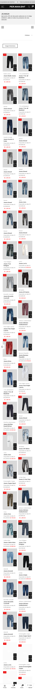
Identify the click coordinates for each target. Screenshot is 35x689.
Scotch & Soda (8, 137)
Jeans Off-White (24, 448)
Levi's (20, 261)
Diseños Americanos (9, 422)
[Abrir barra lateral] (2, 346)
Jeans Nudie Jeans (10, 76)
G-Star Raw (22, 477)
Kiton (5, 359)
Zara (5, 452)
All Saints (21, 290)
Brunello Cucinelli (8, 294)
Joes (20, 200)
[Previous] (2, 27)
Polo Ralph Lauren (9, 326)
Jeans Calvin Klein (9, 542)
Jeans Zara (7, 454)
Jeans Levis (7, 665)
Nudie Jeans (7, 73)
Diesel (5, 106)
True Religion (7, 261)
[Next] (32, 27)
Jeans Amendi (8, 571)
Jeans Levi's (23, 263)
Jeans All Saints (24, 292)
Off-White (21, 446)
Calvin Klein (7, 540)
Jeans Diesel (8, 108)
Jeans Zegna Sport (10, 483)
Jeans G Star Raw (24, 479)
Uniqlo (20, 573)
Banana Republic (24, 353)
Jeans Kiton (7, 361)
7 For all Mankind (24, 73)
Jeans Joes (22, 202)
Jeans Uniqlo (23, 575)
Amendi (6, 569)
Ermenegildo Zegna (9, 481)
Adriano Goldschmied (25, 320)
